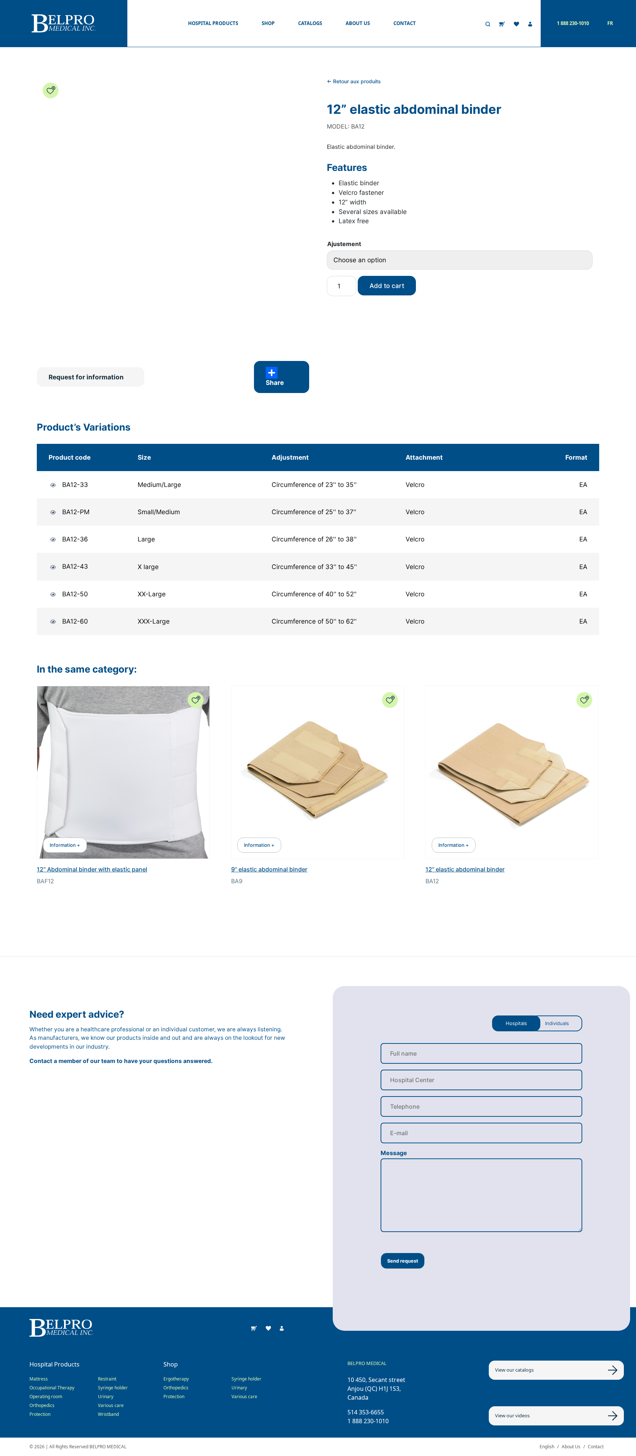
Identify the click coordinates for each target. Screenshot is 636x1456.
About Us (571, 1446)
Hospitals (516, 1023)
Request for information (86, 377)
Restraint (107, 1379)
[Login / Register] (530, 23)
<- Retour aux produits (354, 81)
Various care (111, 1405)
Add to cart (387, 286)
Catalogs (310, 23)
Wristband (108, 1414)
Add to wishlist (51, 90)
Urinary (105, 1396)
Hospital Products (213, 23)
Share (275, 382)
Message (394, 1153)
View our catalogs (514, 1369)
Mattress (38, 1379)
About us (358, 23)
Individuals (557, 1023)
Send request (402, 1261)
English (547, 1446)
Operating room (45, 1396)
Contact (404, 23)
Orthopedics (41, 1405)
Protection (39, 1414)
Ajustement (344, 244)
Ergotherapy (176, 1379)
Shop (268, 23)
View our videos (512, 1415)
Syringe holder (113, 1388)
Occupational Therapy (51, 1388)
